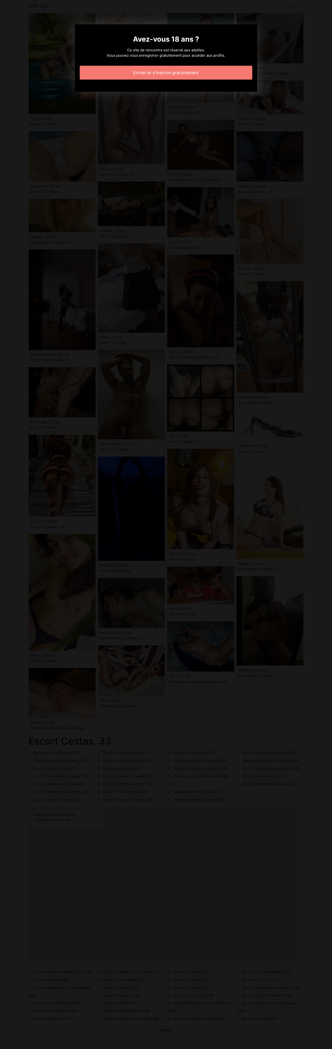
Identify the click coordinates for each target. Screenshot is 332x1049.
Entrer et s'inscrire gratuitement (166, 72)
